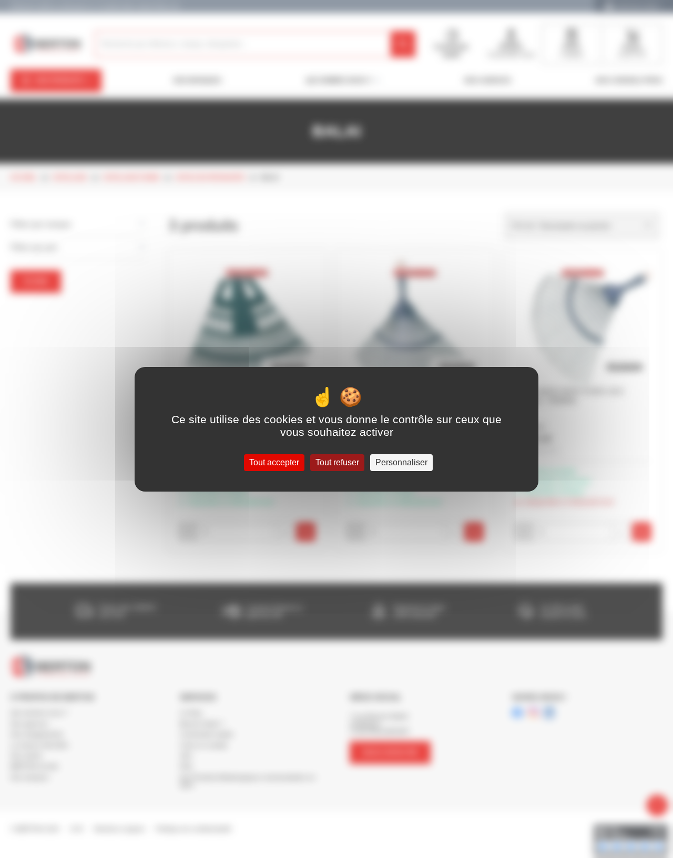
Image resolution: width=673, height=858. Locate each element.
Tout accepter (274, 462)
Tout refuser (337, 462)
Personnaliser (401, 462)
